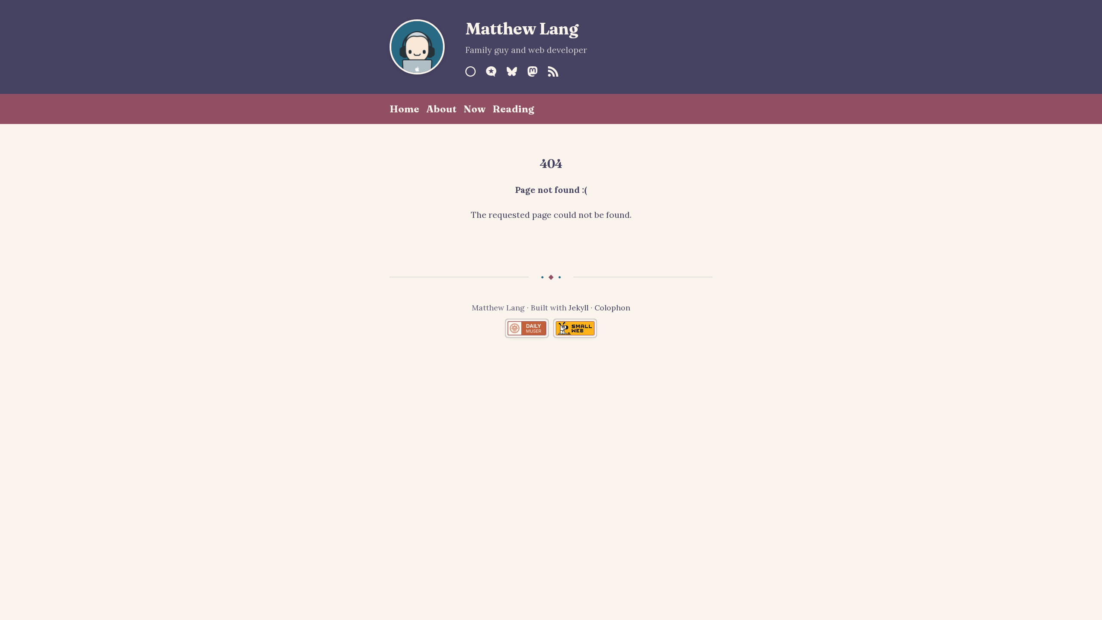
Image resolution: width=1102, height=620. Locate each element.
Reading (513, 109)
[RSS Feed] (553, 71)
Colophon (612, 308)
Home (404, 109)
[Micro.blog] (491, 71)
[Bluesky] (512, 71)
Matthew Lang (521, 28)
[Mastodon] (532, 71)
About (441, 109)
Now (475, 109)
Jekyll (578, 308)
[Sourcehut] (470, 71)
